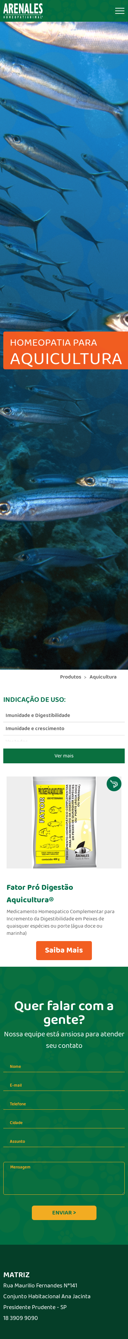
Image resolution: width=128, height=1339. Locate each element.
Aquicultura (103, 677)
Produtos (70, 677)
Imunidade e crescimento (35, 729)
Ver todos (17, 742)
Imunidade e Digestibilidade (38, 715)
